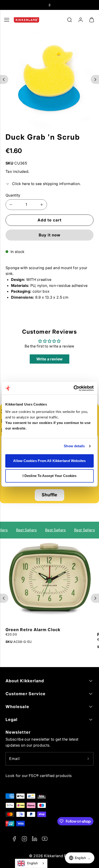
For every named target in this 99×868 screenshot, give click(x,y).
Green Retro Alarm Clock (33, 629)
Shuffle (49, 494)
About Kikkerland (25, 680)
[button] (69, 19)
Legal (11, 719)
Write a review (49, 359)
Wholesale (17, 706)
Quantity (13, 195)
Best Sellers (25, 530)
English (32, 863)
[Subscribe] (88, 758)
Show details (74, 446)
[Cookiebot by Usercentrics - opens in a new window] (73, 388)
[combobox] (31, 863)
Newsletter (18, 732)
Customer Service (26, 693)
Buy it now (49, 235)
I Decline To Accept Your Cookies (49, 476)
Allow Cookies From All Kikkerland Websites (49, 461)
